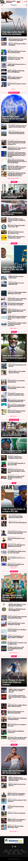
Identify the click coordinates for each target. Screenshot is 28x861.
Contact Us (19, 853)
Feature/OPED (16, 850)
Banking (6, 850)
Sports (18, 852)
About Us (13, 853)
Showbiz (13, 852)
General (22, 850)
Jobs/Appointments (7, 852)
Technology (24, 852)
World (9, 853)
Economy (10, 850)
